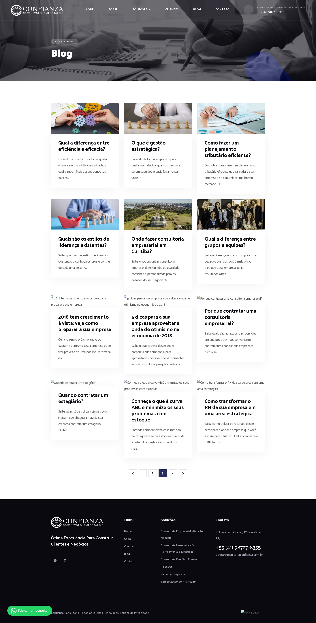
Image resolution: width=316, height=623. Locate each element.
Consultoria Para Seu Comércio (180, 559)
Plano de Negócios (173, 574)
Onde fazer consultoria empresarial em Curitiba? (157, 245)
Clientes (172, 9)
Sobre (113, 9)
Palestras (167, 566)
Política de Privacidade (134, 613)
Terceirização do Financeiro (178, 581)
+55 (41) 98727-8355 (270, 12)
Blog (197, 9)
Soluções (140, 9)
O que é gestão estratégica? (148, 146)
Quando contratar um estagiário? (83, 398)
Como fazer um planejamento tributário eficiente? (228, 149)
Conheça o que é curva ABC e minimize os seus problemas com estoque (157, 410)
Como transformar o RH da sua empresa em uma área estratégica (230, 407)
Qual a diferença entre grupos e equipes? (230, 242)
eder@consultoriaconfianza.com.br (239, 554)
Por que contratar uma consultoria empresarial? (230, 317)
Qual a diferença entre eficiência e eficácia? (84, 146)
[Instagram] (65, 560)
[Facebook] (55, 560)
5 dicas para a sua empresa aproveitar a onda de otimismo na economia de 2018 (155, 326)
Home (90, 9)
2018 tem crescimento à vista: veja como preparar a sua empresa (84, 323)
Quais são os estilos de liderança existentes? (83, 242)
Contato (223, 9)
